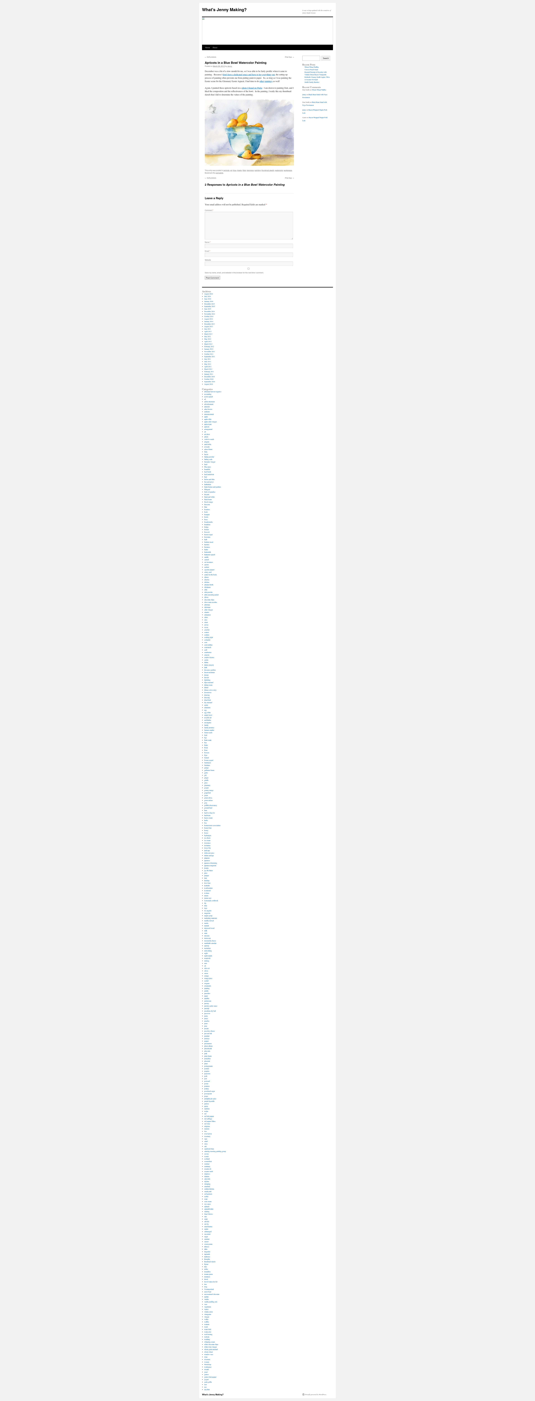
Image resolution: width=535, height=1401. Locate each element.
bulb (205, 539)
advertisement (208, 404)
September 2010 (209, 381)
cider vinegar (208, 610)
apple (206, 417)
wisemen (207, 1359)
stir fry (206, 1224)
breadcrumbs (208, 522)
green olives (208, 798)
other (262, 81)
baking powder (209, 457)
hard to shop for (209, 813)
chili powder (208, 592)
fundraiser (207, 763)
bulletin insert (208, 542)
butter (206, 549)
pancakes (207, 993)
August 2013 (208, 326)
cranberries (207, 652)
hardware (207, 815)
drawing (207, 695)
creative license (209, 657)
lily (205, 903)
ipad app (207, 850)
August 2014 (208, 319)
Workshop (207, 1364)
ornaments (207, 986)
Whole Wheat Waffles (312, 67)
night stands (208, 956)
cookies (206, 635)
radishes (207, 1109)
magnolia (207, 913)
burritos (206, 544)
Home (207, 47)
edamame (207, 707)
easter (206, 705)
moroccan (207, 938)
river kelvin (208, 1134)
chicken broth (208, 584)
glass (206, 783)
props (206, 1096)
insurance (207, 843)
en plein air (207, 717)
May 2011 (207, 364)
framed (206, 757)
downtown (207, 692)
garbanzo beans (209, 770)
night (206, 953)
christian (207, 605)
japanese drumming (210, 863)
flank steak (207, 740)
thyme (206, 1264)
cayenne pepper (209, 569)
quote (206, 1106)
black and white (209, 497)
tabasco (206, 1246)
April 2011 (207, 366)
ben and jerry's (209, 482)
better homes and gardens (212, 487)
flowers (206, 752)
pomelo (206, 1068)
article (206, 437)
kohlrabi (207, 885)
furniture (207, 765)
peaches (206, 1021)
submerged (207, 1231)
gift (205, 775)
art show (207, 434)
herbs (206, 820)
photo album (208, 1046)
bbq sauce (207, 467)
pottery (206, 1088)
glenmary (250, 170)
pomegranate (208, 1066)
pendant (206, 1036)
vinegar (206, 1317)
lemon (206, 895)
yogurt (206, 1379)
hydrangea (207, 835)
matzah (206, 925)
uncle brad (207, 1292)
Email (207, 251)
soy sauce (207, 1204)
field (205, 735)
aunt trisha (207, 444)
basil (205, 464)
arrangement (208, 429)
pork (205, 1076)
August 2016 (208, 294)
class (205, 620)
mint (205, 933)
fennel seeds (208, 732)
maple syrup (208, 915)
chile (205, 590)
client (206, 622)
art (231, 170)
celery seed (207, 572)
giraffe (206, 780)
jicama (206, 868)
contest (206, 632)
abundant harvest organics (212, 391)
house (206, 833)
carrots (206, 564)
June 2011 (207, 361)
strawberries (208, 1226)
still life (206, 1221)
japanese (207, 860)
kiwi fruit (207, 883)
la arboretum (208, 888)
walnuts (206, 1324)
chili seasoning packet (211, 595)
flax (205, 742)
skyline (206, 1181)
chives (206, 597)
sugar (206, 1236)
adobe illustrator (209, 401)
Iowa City (207, 848)
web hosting (208, 1334)
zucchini (207, 1389)
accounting (207, 394)
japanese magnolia (210, 865)
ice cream (207, 840)
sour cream (207, 1201)
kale (205, 878)
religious (207, 1126)
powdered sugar (209, 1091)
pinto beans (208, 1056)
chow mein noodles (210, 602)
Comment (209, 210)
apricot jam (207, 424)
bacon (206, 454)
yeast (206, 1372)
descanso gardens (210, 670)
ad (205, 399)
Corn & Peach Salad (311, 69)
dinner (206, 687)
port (205, 1078)
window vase (208, 1354)
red (205, 1114)
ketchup (206, 880)
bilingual (207, 489)
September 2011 (209, 356)
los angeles (207, 910)
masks (206, 923)
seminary (207, 1166)
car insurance (208, 562)
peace (206, 1018)
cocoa (206, 627)
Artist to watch (209, 439)
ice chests (207, 838)
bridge (206, 527)
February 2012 (209, 346)
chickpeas (207, 587)
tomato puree (208, 1274)
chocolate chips (209, 600)
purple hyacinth (209, 1101)
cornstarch (207, 647)
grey (205, 803)
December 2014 (209, 311)
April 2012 (207, 341)
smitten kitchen (209, 1189)
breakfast (207, 524)
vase (205, 1304)
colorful (206, 630)
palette (206, 991)
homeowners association (212, 825)
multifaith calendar (210, 943)
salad (206, 1141)
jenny (304, 94)
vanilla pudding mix (210, 1302)
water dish (207, 1329)
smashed (207, 1186)
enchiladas (207, 720)
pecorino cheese (209, 1031)
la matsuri (207, 890)
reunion (206, 1129)
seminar (206, 1164)
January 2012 (208, 349)
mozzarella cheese (210, 941)
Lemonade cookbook (211, 900)
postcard (207, 1081)
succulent (207, 1234)
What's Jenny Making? (224, 9)
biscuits (206, 494)
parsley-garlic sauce (210, 1006)
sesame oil (207, 1169)
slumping (207, 1184)
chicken (206, 582)
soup (205, 1199)
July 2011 (207, 359)
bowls (239, 170)
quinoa (206, 1103)
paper (206, 996)
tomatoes (207, 1276)
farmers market (209, 730)
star (205, 1216)
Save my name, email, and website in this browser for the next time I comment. (234, 272)
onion (206, 973)
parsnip (206, 1008)
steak (206, 1219)
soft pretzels (208, 1194)
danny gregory (209, 665)
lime (205, 905)
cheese (206, 577)
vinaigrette (207, 1314)
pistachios (207, 1058)
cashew (206, 567)
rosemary (207, 1136)
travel (206, 1279)
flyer (205, 755)
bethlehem (207, 484)
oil (205, 966)
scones (206, 1156)
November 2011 (209, 351)
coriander (207, 640)
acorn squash (208, 396)
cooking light (208, 637)
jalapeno (207, 858)
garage (206, 768)
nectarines (207, 948)
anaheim (207, 411)
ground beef (208, 808)
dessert (206, 677)
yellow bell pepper (210, 1377)
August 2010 (208, 384)
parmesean (207, 1001)
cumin (206, 660)
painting (258, 170)
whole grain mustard (211, 1349)
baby (205, 452)
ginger (206, 778)
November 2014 (209, 314)
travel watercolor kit (210, 1282)
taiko (205, 1249)
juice (205, 873)
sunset (206, 1241)
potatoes (207, 1086)
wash (206, 1327)
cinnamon (207, 615)
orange (206, 976)
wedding (207, 1339)
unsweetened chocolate (211, 1294)
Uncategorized (209, 1289)
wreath (206, 1369)
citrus (206, 617)
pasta (206, 1016)
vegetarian (207, 1307)
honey (206, 830)
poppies (206, 1071)
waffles (206, 1322)
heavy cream (208, 818)
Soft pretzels (210, 57)
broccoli (207, 532)
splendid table (208, 1209)
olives (206, 971)
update (206, 1297)
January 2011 (208, 374)
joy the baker (208, 870)
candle (206, 557)
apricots (226, 170)
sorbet (206, 1196)
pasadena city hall (210, 1011)
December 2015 (209, 304)
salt (205, 1146)
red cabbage (208, 1119)
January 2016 (208, 301)
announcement (209, 414)
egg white (207, 712)
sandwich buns (209, 1149)
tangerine (207, 1251)
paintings (269, 81)
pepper (206, 1041)
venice (206, 1309)
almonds (207, 406)
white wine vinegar (210, 1347)
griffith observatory (210, 805)
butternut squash (209, 554)
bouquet (207, 514)
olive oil (207, 968)
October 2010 (208, 379)
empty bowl (208, 715)
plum (206, 1063)
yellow (206, 1374)
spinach (206, 1206)
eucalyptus (207, 722)
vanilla (206, 1299)
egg (205, 710)
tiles (205, 1266)
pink (205, 1053)
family (206, 725)
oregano (207, 983)
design (206, 675)
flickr (244, 170)
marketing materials (210, 918)
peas (205, 1026)
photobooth (208, 1048)
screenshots (208, 1161)
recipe (206, 1111)
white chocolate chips (211, 1344)
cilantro (206, 612)
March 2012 (208, 344)
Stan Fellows (208, 1214)
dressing (207, 697)
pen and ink (208, 1033)
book (206, 512)
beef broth (207, 472)
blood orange (208, 502)
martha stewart (209, 920)
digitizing (207, 680)
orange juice (208, 978)
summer (207, 1239)
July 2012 (207, 336)
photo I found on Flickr (252, 87)
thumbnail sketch (268, 170)
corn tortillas (208, 645)
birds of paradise (209, 492)
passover (207, 1013)
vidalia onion (208, 1312)
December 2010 (209, 376)
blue (234, 170)
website (206, 1337)
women (206, 1362)
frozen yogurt (208, 760)
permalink (219, 173)
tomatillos (207, 1271)
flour (205, 750)
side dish (207, 1179)
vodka (206, 1319)
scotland (207, 1159)
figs (205, 737)
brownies (207, 537)
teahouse (207, 1256)
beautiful (207, 469)
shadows (207, 1174)
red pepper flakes (210, 1121)
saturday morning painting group (215, 1151)
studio (206, 1229)
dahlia (206, 662)
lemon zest (207, 898)
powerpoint (208, 1093)
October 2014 (208, 316)
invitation (207, 845)
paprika (206, 998)
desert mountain (209, 672)
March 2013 (208, 334)
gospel (206, 788)
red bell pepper (209, 1116)
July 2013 (207, 329)
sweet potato (208, 1244)
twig (205, 1287)
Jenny (229, 66)
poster (206, 1083)
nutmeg (206, 961)
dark (205, 667)
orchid (206, 981)
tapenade (207, 1254)
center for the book (210, 574)
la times (206, 893)
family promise (209, 727)
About (215, 47)
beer (205, 477)
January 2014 (208, 321)
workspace (288, 170)
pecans (206, 1028)
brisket (206, 529)
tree (205, 1284)
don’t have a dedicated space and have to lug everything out (249, 74)
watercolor (279, 170)
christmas (207, 607)
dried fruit (207, 700)
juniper (206, 875)
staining (206, 1211)
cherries (206, 579)
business (207, 547)
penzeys (207, 1038)
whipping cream (209, 1342)
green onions (208, 800)
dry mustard (208, 702)
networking (208, 951)
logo (205, 908)
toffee (206, 1269)
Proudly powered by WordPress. (316, 1394)
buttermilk (207, 552)
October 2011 (208, 354)
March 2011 (208, 369)
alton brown (208, 409)
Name (208, 242)
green (206, 795)
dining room (208, 685)
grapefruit (207, 793)
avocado (207, 447)
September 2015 (209, 306)
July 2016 (207, 296)
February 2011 (209, 371)
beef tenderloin (209, 474)
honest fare (207, 828)
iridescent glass (209, 853)
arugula (206, 442)
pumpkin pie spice (210, 1098)
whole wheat (208, 1352)
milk (205, 930)
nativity (206, 946)
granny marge (208, 790)
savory (206, 1154)
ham (205, 810)
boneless (207, 509)
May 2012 (207, 339)
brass (206, 519)
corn (205, 642)
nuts (205, 963)
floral (206, 747)
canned (206, 559)
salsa (205, 1144)
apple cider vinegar (210, 422)
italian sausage (209, 855)
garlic (206, 773)
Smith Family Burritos (312, 82)
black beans (208, 499)
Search (326, 58)
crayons (206, 655)
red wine (207, 1124)
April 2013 (207, 331)
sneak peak (207, 1191)
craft (205, 650)
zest (205, 1384)
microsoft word (209, 928)
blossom (207, 504)
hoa (205, 823)
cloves (206, 625)
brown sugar (208, 534)
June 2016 (207, 299)
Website (208, 260)
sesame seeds (208, 1171)
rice (205, 1131)
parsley (206, 1003)
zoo (205, 1387)
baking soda (208, 459)
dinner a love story (210, 690)
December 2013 (209, 324)
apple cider (207, 419)
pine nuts (207, 1051)
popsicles (207, 1073)
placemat (207, 1061)
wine (205, 1357)
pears (206, 1023)
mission (206, 936)
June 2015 (207, 309)
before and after (209, 479)
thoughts (207, 1259)
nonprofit (207, 958)
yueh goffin (208, 1382)
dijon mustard (208, 682)
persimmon (208, 1043)
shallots (206, 1176)
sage (205, 1139)
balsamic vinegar (209, 462)
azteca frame (208, 449)
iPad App (289, 57)
